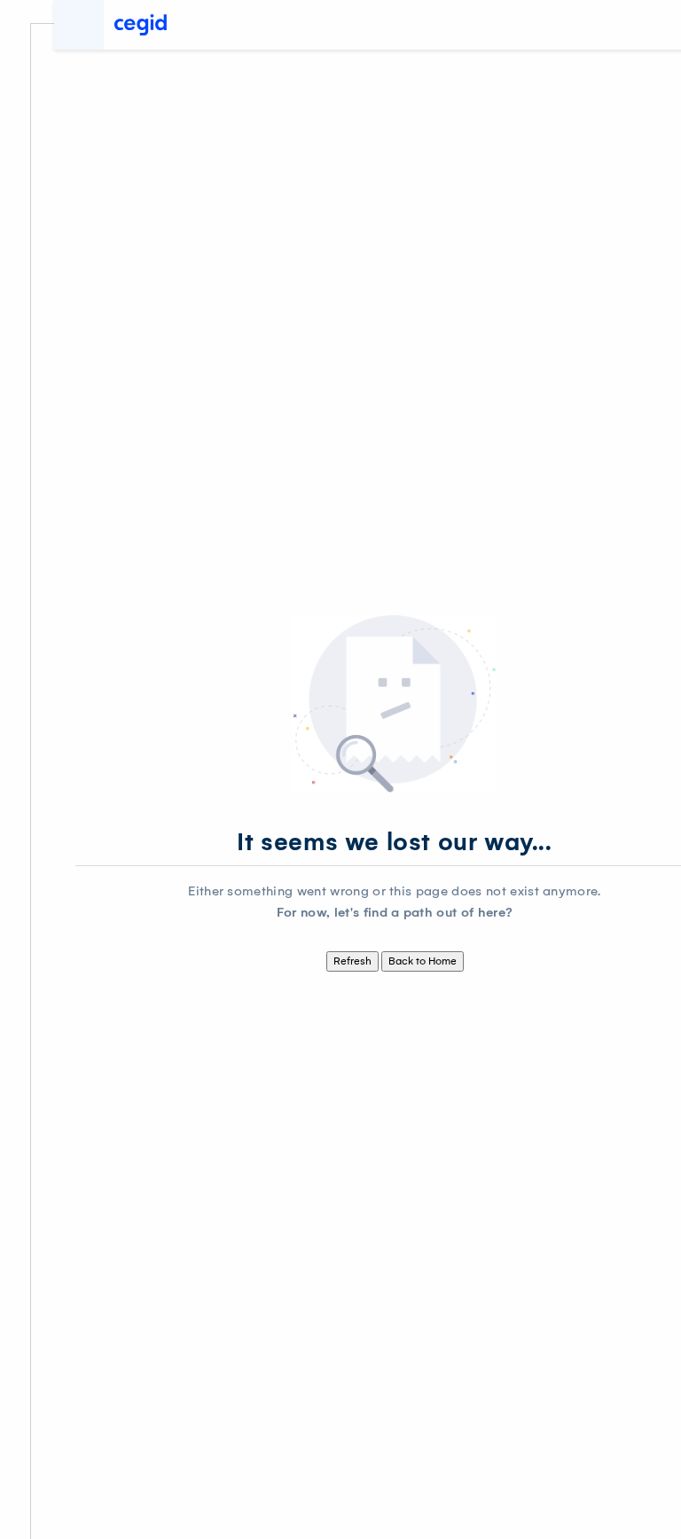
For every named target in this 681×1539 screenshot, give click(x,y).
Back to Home (422, 961)
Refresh (352, 961)
